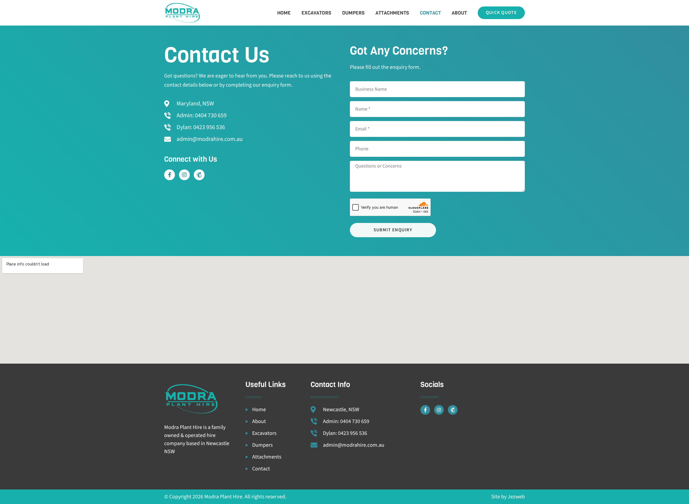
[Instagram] (184, 174)
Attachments (392, 13)
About (459, 13)
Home (284, 13)
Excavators (316, 13)
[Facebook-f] (169, 174)
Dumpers (353, 13)
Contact (430, 13)
